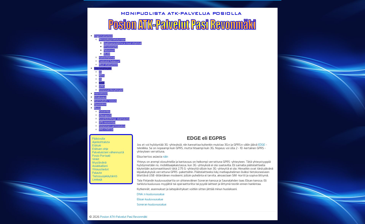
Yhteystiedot (100, 169)
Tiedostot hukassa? (109, 61)
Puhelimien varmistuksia (112, 126)
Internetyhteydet (103, 68)
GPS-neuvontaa (107, 122)
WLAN (107, 54)
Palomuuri (109, 50)
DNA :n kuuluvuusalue (150, 194)
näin (165, 157)
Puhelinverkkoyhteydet (111, 90)
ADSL (102, 75)
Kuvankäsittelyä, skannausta (114, 118)
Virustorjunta (111, 46)
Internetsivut (101, 93)
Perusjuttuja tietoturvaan (112, 39)
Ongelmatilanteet (103, 36)
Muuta (97, 108)
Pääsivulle (98, 138)
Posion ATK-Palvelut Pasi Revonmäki (123, 217)
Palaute (97, 172)
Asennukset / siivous (105, 100)
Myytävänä (99, 162)
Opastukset (100, 104)
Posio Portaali (101, 155)
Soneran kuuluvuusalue (151, 204)
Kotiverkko (104, 111)
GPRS (102, 86)
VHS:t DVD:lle (106, 129)
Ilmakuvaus (100, 97)
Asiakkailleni (100, 166)
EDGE (102, 82)
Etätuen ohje (100, 149)
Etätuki (96, 145)
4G (100, 72)
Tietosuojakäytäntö (104, 176)
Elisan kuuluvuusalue (150, 199)
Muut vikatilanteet (108, 64)
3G (100, 79)
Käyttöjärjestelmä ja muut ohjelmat (123, 43)
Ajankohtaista (101, 142)
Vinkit (95, 159)
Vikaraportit (105, 115)
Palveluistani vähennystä (108, 152)
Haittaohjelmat (107, 57)
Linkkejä (97, 179)
